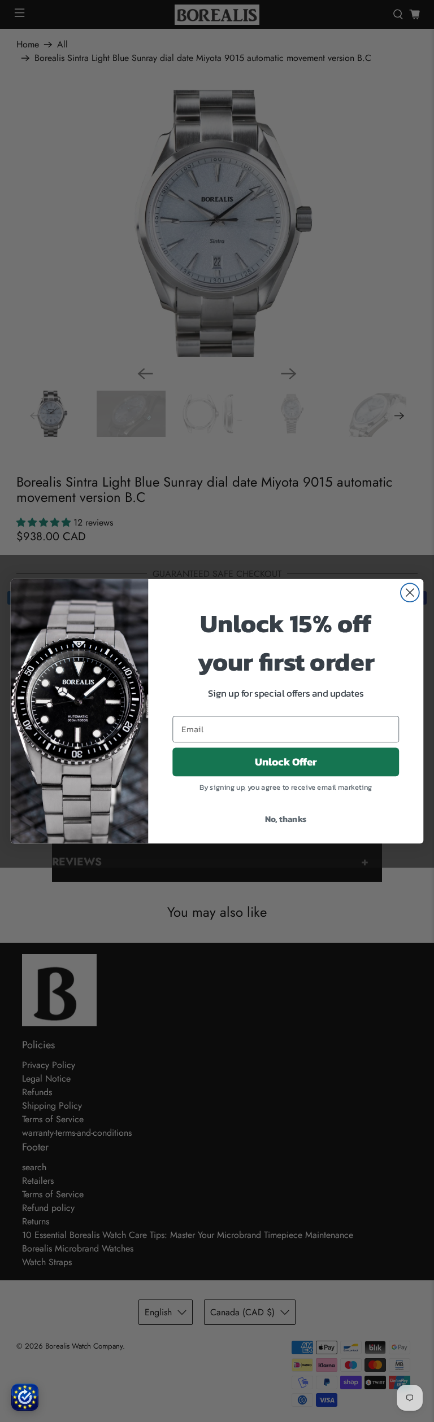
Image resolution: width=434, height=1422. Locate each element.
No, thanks (286, 818)
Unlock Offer (286, 761)
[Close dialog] (410, 592)
